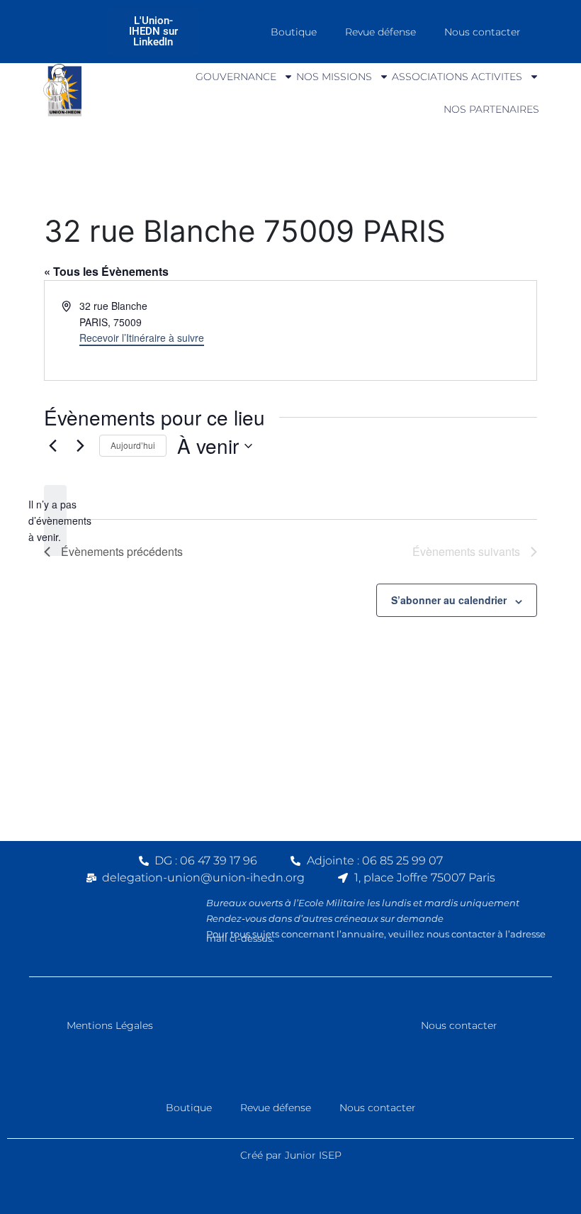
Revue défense (380, 32)
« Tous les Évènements (106, 271)
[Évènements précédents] (52, 446)
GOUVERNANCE (236, 76)
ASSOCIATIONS (430, 76)
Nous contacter (482, 32)
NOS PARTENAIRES (491, 109)
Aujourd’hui (133, 445)
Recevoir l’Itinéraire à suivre (141, 337)
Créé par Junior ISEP (291, 1155)
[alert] (55, 520)
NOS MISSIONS (334, 76)
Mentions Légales (110, 1025)
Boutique (294, 32)
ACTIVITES (496, 76)
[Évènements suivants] (80, 446)
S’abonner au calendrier (449, 600)
